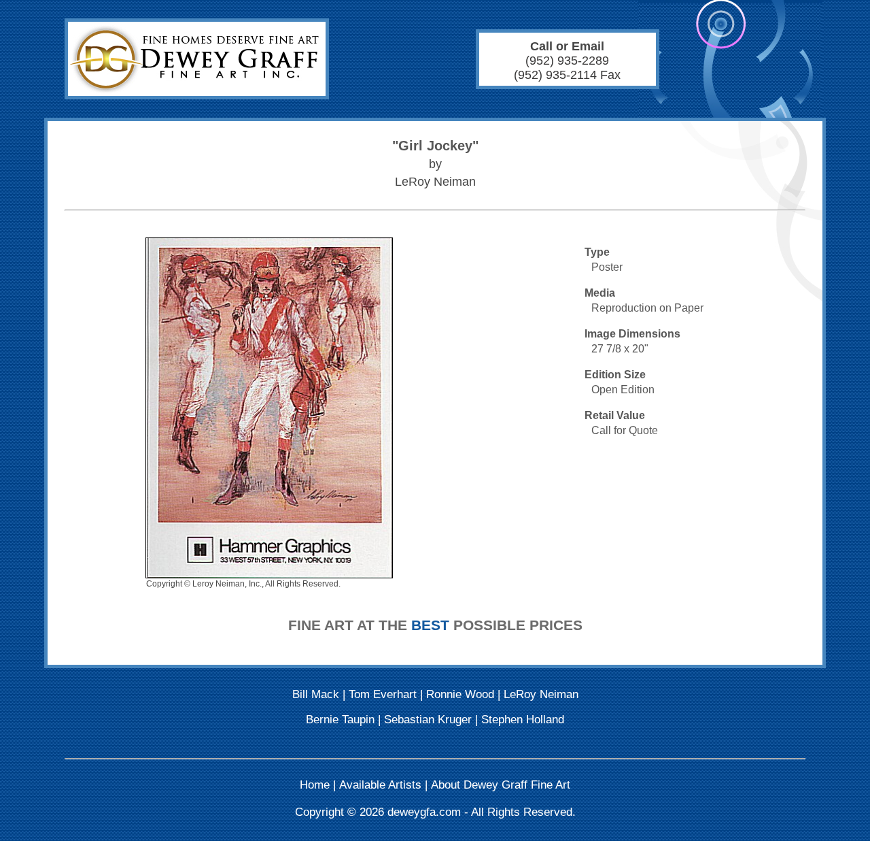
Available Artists (380, 784)
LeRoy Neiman (541, 694)
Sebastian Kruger (428, 719)
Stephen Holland (522, 719)
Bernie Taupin (340, 719)
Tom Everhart (383, 694)
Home (315, 784)
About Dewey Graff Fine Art (500, 784)
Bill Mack (315, 694)
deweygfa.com (424, 812)
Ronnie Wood (460, 694)
